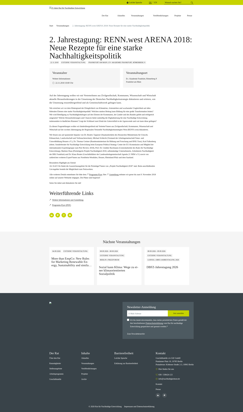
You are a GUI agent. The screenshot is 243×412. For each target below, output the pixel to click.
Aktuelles (85, 358)
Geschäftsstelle (55, 379)
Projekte (84, 374)
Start (51, 26)
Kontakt (159, 384)
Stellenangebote (55, 369)
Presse (158, 389)
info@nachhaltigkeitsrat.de (169, 379)
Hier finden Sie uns (166, 369)
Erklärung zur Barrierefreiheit (126, 363)
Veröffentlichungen (89, 369)
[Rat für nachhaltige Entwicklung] (67, 8)
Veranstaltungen (62, 26)
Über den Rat (54, 358)
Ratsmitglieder (55, 363)
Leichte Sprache (135, 2)
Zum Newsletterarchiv (136, 334)
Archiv (84, 379)
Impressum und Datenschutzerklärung (139, 406)
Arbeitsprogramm (56, 374)
